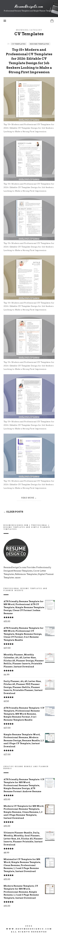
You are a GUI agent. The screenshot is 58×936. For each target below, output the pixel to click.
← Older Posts (13, 512)
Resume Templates (39, 44)
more (17, 577)
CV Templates (19, 44)
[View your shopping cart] (52, 20)
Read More (27, 498)
